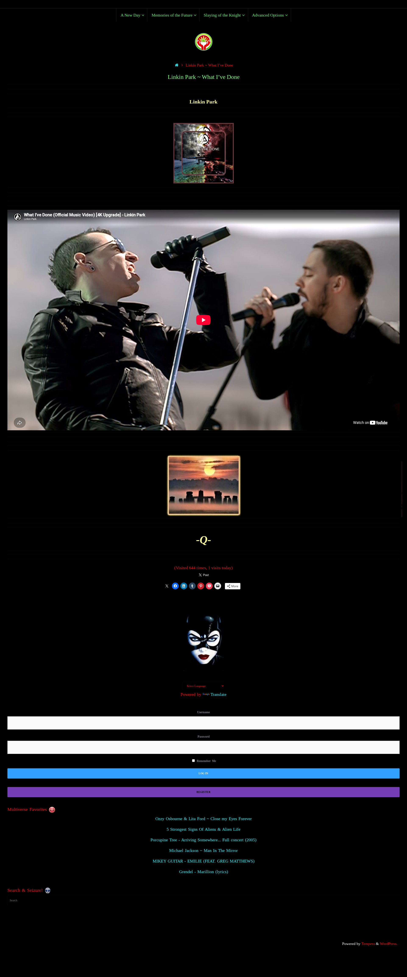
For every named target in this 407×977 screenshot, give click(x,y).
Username (203, 712)
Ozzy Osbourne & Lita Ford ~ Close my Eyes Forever (203, 818)
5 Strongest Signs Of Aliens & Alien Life (203, 829)
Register (203, 792)
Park (211, 102)
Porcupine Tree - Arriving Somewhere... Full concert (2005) (203, 839)
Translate (218, 694)
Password (204, 736)
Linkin (197, 102)
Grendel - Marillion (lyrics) (203, 871)
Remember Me (205, 761)
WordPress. (388, 944)
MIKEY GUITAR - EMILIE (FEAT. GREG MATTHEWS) (204, 861)
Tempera (368, 944)
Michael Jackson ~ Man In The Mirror (203, 850)
